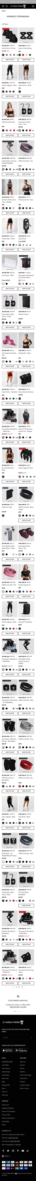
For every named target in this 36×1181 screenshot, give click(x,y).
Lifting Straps (6, 1071)
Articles (22, 1068)
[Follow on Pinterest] (18, 1150)
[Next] (33, 2)
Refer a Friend (24, 1088)
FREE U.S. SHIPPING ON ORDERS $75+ (18, 1)
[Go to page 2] (22, 987)
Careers (22, 1065)
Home (3, 11)
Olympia (22, 1081)
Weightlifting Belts (7, 1061)
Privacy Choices (21, 1173)
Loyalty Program (25, 1085)
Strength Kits (6, 1085)
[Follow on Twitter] (8, 1150)
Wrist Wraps (5, 1075)
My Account (5, 1105)
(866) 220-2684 (15, 1141)
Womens (4, 1091)
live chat (18, 1144)
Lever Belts (5, 1065)
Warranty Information (8, 1118)
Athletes (22, 1071)
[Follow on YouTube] (23, 1150)
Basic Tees (5, 1078)
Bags (3, 1081)
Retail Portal (23, 1078)
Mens (3, 1088)
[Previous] (2, 2)
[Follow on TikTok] (27, 1150)
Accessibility (5, 1121)
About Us (23, 1061)
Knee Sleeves (6, 1068)
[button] (7, 42)
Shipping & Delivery (8, 1108)
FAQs (3, 1125)
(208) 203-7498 (14, 1007)
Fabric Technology (25, 1075)
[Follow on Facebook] (3, 1150)
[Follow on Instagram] (13, 1150)
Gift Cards (5, 1095)
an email (9, 1144)
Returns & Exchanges (8, 1111)
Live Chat (23, 1007)
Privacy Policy (6, 1115)
